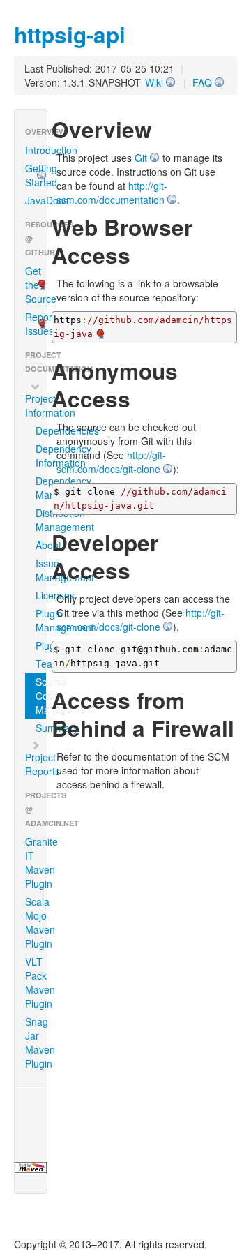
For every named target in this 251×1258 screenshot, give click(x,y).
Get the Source (36, 285)
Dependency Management (41, 488)
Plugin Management (41, 620)
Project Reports (36, 764)
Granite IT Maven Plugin (36, 862)
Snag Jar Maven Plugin (36, 1042)
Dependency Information (41, 456)
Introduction (36, 150)
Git (141, 158)
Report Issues (36, 324)
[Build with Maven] (31, 1167)
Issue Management (41, 570)
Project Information (36, 405)
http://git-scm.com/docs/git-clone (111, 462)
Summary (41, 728)
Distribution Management (41, 520)
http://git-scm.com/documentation (111, 193)
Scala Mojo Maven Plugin (36, 922)
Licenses (41, 595)
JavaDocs (36, 200)
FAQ (202, 82)
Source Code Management (41, 696)
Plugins (41, 645)
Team (41, 664)
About (41, 545)
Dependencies (41, 430)
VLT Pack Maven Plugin (36, 982)
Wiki (154, 82)
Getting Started (36, 175)
